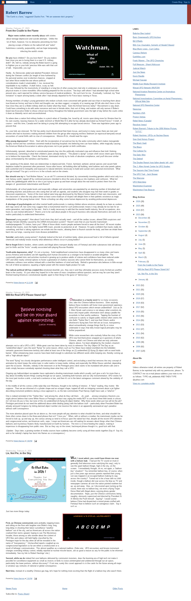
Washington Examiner (142, 186)
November (143, 222)
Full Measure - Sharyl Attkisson (146, 64)
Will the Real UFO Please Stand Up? (26, 294)
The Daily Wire (139, 155)
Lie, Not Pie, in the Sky (18, 453)
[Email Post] (36, 282)
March (141, 257)
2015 (138, 316)
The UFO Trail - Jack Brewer (145, 174)
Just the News (139, 72)
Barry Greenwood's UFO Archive (147, 37)
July (140, 240)
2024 (138, 210)
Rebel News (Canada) (142, 121)
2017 (138, 307)
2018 (138, 303)
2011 (138, 333)
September (143, 231)
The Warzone (138, 178)
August (141, 235)
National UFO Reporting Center (146, 105)
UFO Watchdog (139, 182)
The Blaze (137, 147)
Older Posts (118, 588)
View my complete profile (144, 383)
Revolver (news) (140, 125)
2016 (138, 312)
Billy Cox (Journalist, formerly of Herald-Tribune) (153, 45)
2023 (138, 214)
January (142, 279)
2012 (138, 329)
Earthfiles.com (139, 57)
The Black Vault (140, 143)
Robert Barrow (19, 12)
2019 (138, 298)
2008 (138, 346)
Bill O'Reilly (138, 41)
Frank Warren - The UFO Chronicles (148, 60)
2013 (138, 325)
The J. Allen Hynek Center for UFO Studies (151, 166)
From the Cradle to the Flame (22, 30)
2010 (138, 338)
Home (64, 588)
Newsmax (137, 109)
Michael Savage (140, 80)
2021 (138, 290)
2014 (138, 320)
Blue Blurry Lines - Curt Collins (146, 49)
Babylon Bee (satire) (141, 33)
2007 (138, 351)
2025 (138, 206)
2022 (138, 285)
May (140, 248)
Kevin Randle (138, 76)
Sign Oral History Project (143, 139)
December (143, 218)
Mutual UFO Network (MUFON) (146, 88)
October (142, 227)
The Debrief (138, 159)
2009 (138, 342)
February (142, 261)
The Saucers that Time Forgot (146, 170)
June (140, 244)
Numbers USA (139, 113)
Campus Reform (140, 53)
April (140, 253)
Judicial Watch (139, 68)
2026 (138, 201)
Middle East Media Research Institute (149, 84)
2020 (138, 294)
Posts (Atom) (23, 594)
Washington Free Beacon (144, 190)
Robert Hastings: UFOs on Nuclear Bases (151, 135)
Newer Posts (11, 588)
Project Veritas (139, 117)
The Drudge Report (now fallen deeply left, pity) (153, 162)
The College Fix (139, 151)
